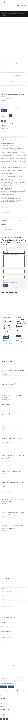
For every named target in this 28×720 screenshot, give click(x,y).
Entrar (3, 714)
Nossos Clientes (5, 586)
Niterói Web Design (19, 680)
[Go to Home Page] (2, 12)
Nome (5, 269)
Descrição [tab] (5, 125)
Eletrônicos (9, 317)
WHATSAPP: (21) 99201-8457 (7, 631)
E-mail (5, 275)
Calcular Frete (4, 115)
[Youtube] (14, 665)
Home (3, 580)
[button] (2, 5)
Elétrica (5, 317)
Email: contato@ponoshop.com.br (8, 626)
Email (5, 121)
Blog (3, 599)
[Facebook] (1, 719)
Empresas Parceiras (6, 591)
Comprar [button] (6, 337)
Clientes (2, 701)
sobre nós (2, 703)
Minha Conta (5, 594)
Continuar (11, 687)
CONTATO (3, 629)
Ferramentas (6, 319)
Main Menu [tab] (6, 690)
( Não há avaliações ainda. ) (7, 98)
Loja (3, 583)
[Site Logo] (8, 5)
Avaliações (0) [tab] (6, 128)
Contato (4, 601)
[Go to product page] (9, 305)
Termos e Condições (6, 637)
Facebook (2, 121)
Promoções (2, 698)
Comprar (4, 110)
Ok (10, 115)
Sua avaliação (6, 250)
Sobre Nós (4, 588)
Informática (18, 317)
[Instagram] (13, 665)
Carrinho (4, 596)
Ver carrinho (3, 687)
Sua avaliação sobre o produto (10, 254)
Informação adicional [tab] (8, 127)
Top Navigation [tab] (20, 690)
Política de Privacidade (7, 640)
